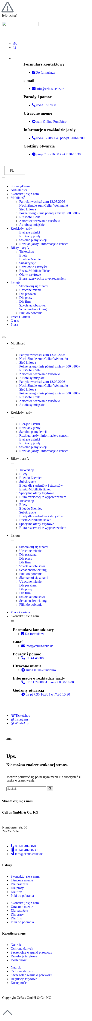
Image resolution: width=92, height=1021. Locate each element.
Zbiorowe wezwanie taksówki (39, 221)
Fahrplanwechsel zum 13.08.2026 (42, 201)
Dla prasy (25, 297)
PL (12, 170)
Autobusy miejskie (32, 224)
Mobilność (18, 198)
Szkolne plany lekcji (33, 240)
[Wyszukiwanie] (50, 788)
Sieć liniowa (27, 209)
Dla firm (25, 301)
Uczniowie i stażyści (33, 267)
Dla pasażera (28, 294)
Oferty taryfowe (30, 274)
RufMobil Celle (29, 217)
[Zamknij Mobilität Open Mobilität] (12, 348)
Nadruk (16, 945)
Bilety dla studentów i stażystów (41, 485)
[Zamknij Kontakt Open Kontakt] (12, 621)
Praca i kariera (20, 317)
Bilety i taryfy (20, 247)
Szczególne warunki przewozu (31, 952)
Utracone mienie (30, 290)
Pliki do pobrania (30, 313)
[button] (46, 179)
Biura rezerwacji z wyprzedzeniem (42, 278)
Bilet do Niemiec (30, 259)
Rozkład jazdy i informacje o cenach (43, 244)
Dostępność (19, 960)
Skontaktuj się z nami (25, 194)
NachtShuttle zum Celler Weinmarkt (43, 205)
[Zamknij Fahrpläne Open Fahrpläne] (12, 417)
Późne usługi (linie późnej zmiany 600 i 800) (49, 213)
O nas (15, 320)
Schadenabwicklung (33, 309)
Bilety (23, 255)
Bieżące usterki (29, 232)
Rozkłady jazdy (21, 228)
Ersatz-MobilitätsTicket (34, 271)
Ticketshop (26, 251)
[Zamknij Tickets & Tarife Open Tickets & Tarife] (12, 463)
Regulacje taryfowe (24, 956)
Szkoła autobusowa (32, 305)
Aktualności (19, 190)
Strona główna (20, 186)
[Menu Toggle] (4, 337)
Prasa (14, 324)
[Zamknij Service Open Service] (12, 540)
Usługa (15, 282)
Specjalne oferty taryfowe (36, 493)
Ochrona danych (22, 948)
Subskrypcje (27, 263)
